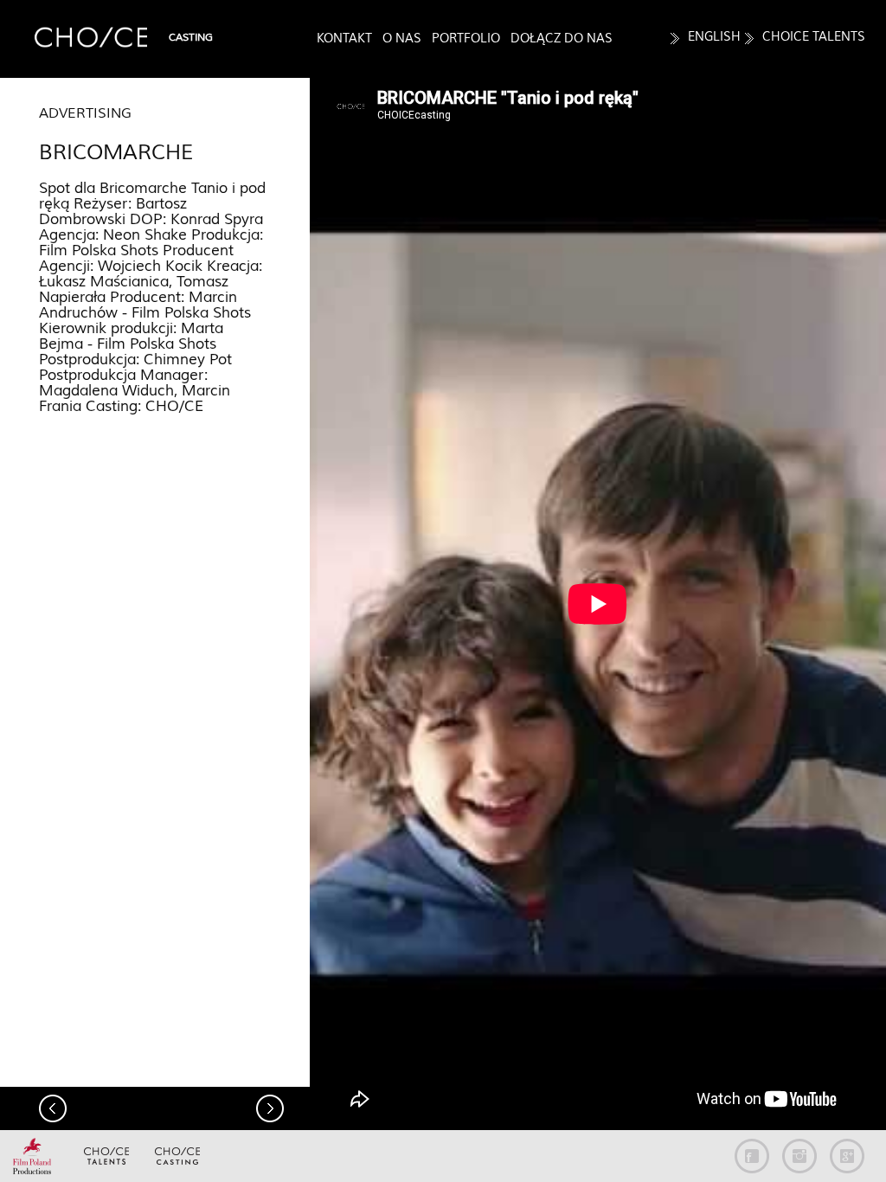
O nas (401, 38)
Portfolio (466, 38)
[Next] (270, 1108)
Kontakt (344, 38)
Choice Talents (813, 36)
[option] (598, 603)
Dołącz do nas (561, 38)
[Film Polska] (35, 1159)
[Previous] (53, 1108)
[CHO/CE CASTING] (177, 1159)
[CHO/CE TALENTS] (106, 1159)
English (714, 36)
